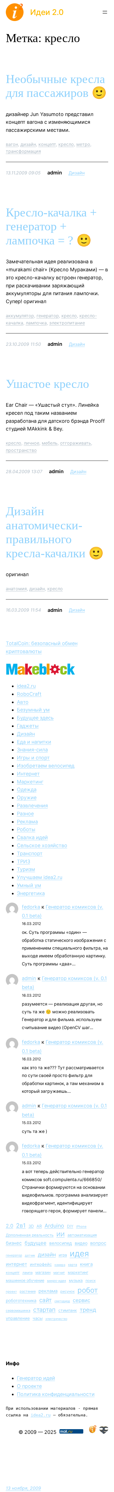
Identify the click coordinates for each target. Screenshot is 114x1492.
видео (81, 1243)
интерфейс (41, 1264)
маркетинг (78, 1272)
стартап (44, 1309)
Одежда (27, 789)
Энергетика (31, 893)
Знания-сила (32, 750)
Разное (25, 813)
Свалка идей (32, 837)
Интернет (28, 774)
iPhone (81, 1226)
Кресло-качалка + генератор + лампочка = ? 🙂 (51, 226)
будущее (35, 1243)
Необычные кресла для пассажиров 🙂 (56, 86)
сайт (45, 1300)
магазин (43, 1272)
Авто (22, 702)
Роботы (26, 829)
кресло (66, 144)
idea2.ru (26, 686)
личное (31, 443)
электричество (56, 1319)
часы (38, 1318)
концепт (47, 144)
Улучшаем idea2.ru (39, 877)
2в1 (21, 1225)
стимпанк (67, 1310)
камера (60, 1265)
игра (63, 1255)
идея (79, 1253)
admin (29, 978)
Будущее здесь (35, 718)
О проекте (29, 1386)
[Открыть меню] (105, 12)
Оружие (27, 797)
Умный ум (29, 885)
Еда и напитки (34, 742)
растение (28, 1291)
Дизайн (77, 173)
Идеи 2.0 (47, 12)
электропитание (67, 323)
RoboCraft (29, 694)
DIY (70, 1226)
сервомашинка (18, 1310)
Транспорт (30, 853)
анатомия (16, 588)
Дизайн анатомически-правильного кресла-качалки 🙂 (55, 532)
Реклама (27, 821)
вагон (12, 144)
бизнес (14, 1243)
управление (18, 1318)
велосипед (60, 1243)
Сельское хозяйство (42, 845)
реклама (48, 1291)
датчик (30, 1255)
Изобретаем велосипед (45, 766)
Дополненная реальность (30, 1235)
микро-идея (56, 1281)
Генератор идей (36, 1378)
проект (11, 1291)
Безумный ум (33, 710)
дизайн (28, 144)
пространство (21, 450)
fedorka (31, 907)
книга (86, 1264)
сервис (81, 1300)
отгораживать (75, 443)
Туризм (26, 869)
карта (72, 1265)
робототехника (21, 1300)
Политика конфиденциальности (56, 1394)
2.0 (9, 1226)
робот (87, 1290)
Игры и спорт (33, 758)
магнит (59, 1273)
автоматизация (82, 1235)
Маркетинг (30, 782)
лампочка (36, 323)
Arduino (54, 1225)
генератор (48, 315)
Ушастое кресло (47, 384)
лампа (27, 1273)
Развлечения (32, 805)
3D (31, 1226)
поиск (91, 1281)
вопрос (98, 1243)
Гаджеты (28, 726)
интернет (16, 1264)
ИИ (60, 1234)
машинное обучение (25, 1280)
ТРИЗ (23, 861)
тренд (88, 1309)
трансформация (23, 151)
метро (83, 144)
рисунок (67, 1291)
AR (39, 1226)
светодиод (62, 1301)
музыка (76, 1280)
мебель (50, 443)
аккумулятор (20, 315)
